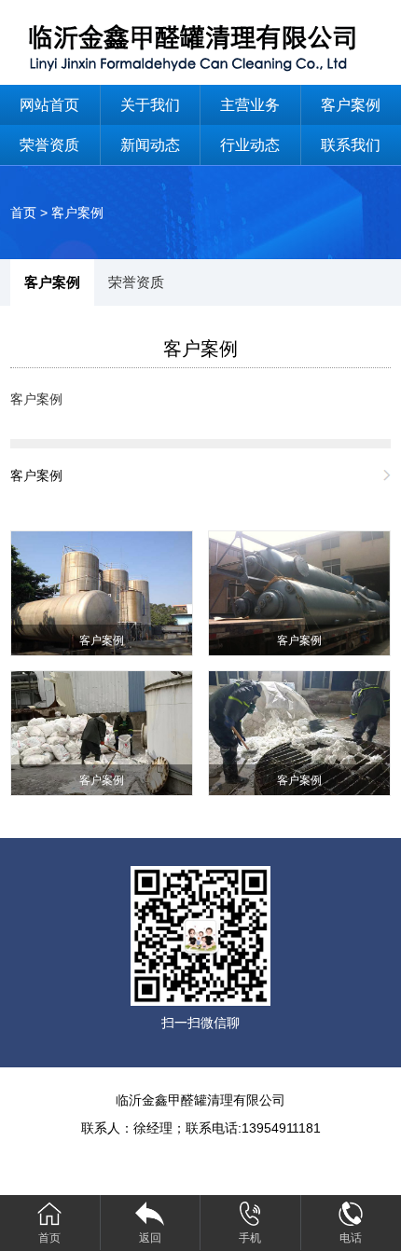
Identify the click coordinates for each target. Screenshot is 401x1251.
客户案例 (77, 212)
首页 (23, 212)
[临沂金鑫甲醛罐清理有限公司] (200, 41)
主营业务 (250, 105)
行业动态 (250, 145)
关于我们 (150, 105)
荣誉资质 (49, 145)
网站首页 (49, 105)
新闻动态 (150, 145)
